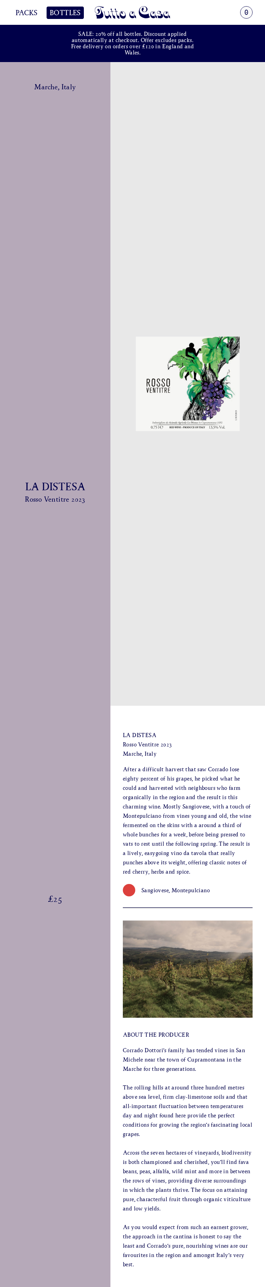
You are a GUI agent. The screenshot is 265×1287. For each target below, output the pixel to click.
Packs (26, 12)
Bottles (65, 12)
